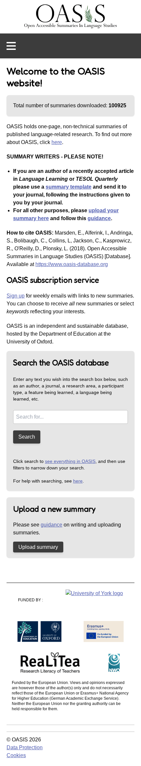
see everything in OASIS (70, 461)
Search (26, 437)
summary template (68, 187)
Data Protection (25, 747)
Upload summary (38, 547)
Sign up (16, 296)
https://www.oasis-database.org (71, 264)
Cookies (16, 755)
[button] (11, 46)
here (56, 142)
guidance (99, 218)
